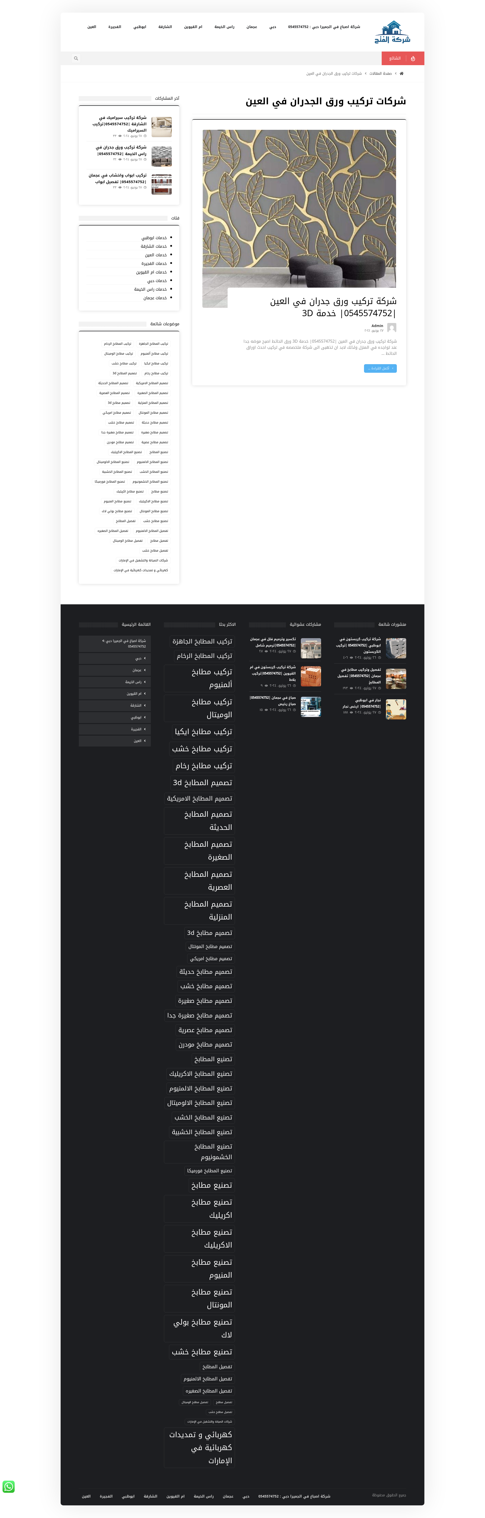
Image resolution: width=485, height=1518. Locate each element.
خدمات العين (155, 255)
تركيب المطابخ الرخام (117, 343)
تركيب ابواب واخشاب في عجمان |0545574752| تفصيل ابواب (118, 178)
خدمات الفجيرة (153, 263)
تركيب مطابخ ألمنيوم (154, 353)
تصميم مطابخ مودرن (120, 442)
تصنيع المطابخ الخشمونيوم (150, 481)
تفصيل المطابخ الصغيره (113, 531)
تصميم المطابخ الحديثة (113, 383)
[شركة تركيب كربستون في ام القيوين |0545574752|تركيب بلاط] (311, 676)
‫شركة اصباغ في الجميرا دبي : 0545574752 (125, 644)
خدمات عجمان (154, 298)
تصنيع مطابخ (159, 491)
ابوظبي (136, 717)
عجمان (137, 670)
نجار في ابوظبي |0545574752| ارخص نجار (362, 703)
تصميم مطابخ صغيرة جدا (117, 432)
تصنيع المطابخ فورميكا (110, 481)
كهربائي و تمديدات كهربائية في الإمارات (141, 570)
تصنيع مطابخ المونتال (154, 511)
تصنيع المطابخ (159, 452)
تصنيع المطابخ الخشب (154, 472)
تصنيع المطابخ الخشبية (117, 472)
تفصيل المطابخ (125, 521)
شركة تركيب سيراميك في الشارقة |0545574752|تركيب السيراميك (119, 124)
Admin (377, 327)
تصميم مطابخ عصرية (154, 442)
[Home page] (402, 73)
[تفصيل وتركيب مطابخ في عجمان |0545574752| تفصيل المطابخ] (396, 679)
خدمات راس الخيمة (150, 289)
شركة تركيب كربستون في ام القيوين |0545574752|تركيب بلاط (273, 673)
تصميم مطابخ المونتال (153, 412)
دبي (138, 658)
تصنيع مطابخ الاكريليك (153, 501)
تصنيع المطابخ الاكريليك (126, 452)
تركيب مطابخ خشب (124, 363)
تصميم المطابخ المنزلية (153, 403)
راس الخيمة (133, 682)
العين (137, 741)
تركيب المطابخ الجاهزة (153, 343)
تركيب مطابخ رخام (156, 373)
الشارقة (135, 705)
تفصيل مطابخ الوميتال (127, 540)
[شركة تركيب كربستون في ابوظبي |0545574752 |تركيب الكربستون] (396, 648)
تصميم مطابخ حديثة (155, 422)
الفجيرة (136, 729)
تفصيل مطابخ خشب (155, 550)
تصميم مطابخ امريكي (117, 412)
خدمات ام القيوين (151, 272)
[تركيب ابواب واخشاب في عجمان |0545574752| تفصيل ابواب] (162, 185)
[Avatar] (392, 327)
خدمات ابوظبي (153, 238)
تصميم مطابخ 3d (119, 403)
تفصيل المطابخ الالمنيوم (152, 531)
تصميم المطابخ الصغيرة (152, 393)
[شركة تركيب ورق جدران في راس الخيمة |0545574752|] (162, 156)
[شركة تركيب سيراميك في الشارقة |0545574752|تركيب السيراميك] (162, 127)
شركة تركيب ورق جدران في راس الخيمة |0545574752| (121, 150)
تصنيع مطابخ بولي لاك (117, 511)
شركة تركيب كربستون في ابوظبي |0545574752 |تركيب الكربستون (358, 645)
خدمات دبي (156, 281)
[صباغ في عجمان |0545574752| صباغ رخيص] (311, 707)
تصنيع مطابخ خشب (155, 521)
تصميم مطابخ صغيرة (154, 432)
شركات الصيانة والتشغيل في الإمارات (143, 560)
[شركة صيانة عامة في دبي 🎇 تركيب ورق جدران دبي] (392, 32)
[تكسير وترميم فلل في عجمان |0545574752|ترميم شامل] (311, 648)
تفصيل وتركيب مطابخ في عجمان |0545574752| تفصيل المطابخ (359, 675)
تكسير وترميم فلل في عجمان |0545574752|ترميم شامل (273, 642)
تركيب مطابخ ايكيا (156, 363)
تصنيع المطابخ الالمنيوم (152, 462)
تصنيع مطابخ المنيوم (117, 501)
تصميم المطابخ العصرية (114, 393)
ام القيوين (134, 693)
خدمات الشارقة (153, 246)
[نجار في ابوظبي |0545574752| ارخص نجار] (396, 709)
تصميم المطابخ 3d (125, 373)
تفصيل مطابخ (159, 540)
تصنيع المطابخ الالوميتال (113, 462)
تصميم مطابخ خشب (121, 422)
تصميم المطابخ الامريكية (152, 383)
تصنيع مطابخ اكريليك (129, 491)
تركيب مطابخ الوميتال (118, 353)
